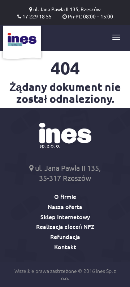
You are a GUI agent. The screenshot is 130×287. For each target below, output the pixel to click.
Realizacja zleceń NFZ (65, 226)
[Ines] (22, 44)
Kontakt (65, 247)
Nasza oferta (65, 206)
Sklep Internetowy (65, 217)
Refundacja (65, 236)
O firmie (65, 196)
